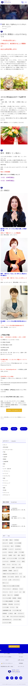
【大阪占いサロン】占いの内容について (10, 573)
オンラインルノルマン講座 (12, 558)
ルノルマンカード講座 (7, 622)
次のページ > (23, 428)
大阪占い (11, 540)
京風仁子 (23, 555)
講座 (4, 478)
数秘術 (4, 459)
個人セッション (5, 582)
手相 (4, 452)
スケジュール (6, 492)
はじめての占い (18, 549)
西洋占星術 (6, 417)
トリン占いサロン (6, 546)
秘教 (15, 613)
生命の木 (17, 576)
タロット (2, 417)
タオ (19, 564)
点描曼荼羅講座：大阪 (7, 610)
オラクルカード (6, 495)
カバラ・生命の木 (7, 468)
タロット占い (14, 564)
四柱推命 (19, 417)
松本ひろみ (11, 552)
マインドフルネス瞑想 (7, 598)
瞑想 (4, 464)
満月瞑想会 (5, 613)
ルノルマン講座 (5, 607)
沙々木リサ (5, 555)
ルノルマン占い (5, 561)
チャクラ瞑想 (16, 601)
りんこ (4, 616)
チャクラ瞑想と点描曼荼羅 (8, 601)
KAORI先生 (16, 540)
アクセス (21, 588)
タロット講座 (5, 540)
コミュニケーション (6, 567)
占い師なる (11, 613)
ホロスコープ (5, 543)
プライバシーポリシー (7, 588)
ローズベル (12, 607)
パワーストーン (6, 471)
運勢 (8, 616)
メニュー (16, 592)
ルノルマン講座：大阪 (17, 610)
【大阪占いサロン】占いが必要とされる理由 (11, 585)
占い (20, 592)
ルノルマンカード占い (13, 417)
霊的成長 (4, 576)
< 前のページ (4, 428)
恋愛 (19, 555)
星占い (15, 555)
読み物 (4, 490)
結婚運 (13, 567)
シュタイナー (11, 549)
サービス (8, 564)
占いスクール (16, 604)
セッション (23, 417)
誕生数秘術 (16, 595)
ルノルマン (5, 552)
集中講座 (14, 598)
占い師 (10, 579)
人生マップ (16, 570)
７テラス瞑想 (21, 552)
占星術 (15, 552)
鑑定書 (4, 558)
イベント (2, 418)
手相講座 (10, 570)
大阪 (24, 592)
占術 (24, 576)
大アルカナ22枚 (19, 567)
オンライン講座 (21, 558)
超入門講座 (5, 549)
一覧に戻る (14, 428)
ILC (4, 466)
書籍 (4, 487)
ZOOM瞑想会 (17, 546)
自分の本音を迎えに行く (7, 619)
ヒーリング (5, 473)
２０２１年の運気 (17, 543)
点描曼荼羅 (5, 461)
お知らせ (4, 595)
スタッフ (11, 592)
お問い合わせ (15, 588)
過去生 (23, 561)
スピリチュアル (6, 475)
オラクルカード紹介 (17, 619)
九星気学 (5, 456)
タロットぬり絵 (11, 576)
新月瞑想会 (5, 604)
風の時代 (11, 543)
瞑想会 (4, 564)
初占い (12, 546)
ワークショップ (6, 483)
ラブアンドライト (16, 579)
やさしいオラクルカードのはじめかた (17, 616)
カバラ (20, 573)
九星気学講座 (12, 561)
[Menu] (25, 2)
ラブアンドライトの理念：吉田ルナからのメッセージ (7, 656)
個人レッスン (10, 595)
